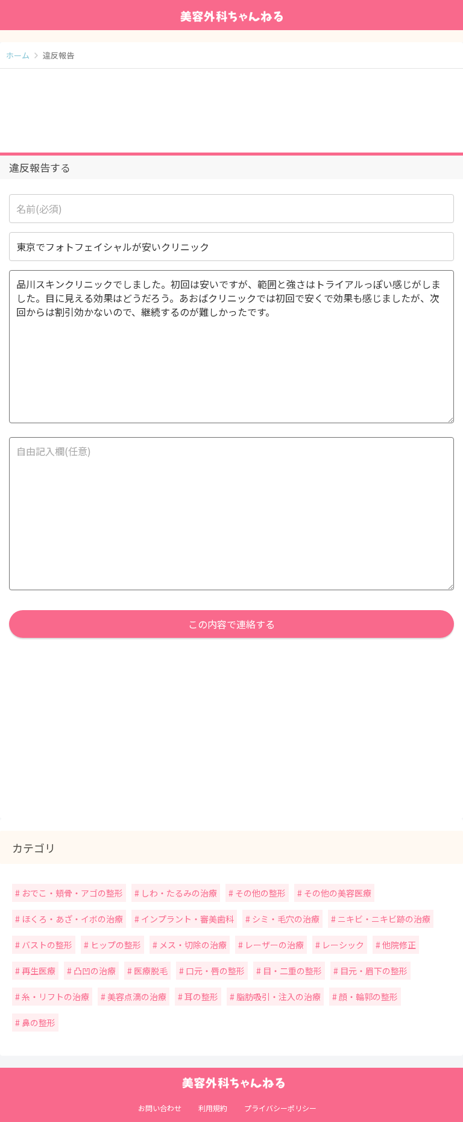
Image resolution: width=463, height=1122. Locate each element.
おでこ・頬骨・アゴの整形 (71, 893)
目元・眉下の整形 (373, 971)
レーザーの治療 (273, 945)
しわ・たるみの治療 (178, 893)
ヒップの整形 (115, 945)
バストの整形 (46, 945)
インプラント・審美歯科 (186, 919)
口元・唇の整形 (214, 971)
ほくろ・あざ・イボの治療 (71, 919)
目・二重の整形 (291, 971)
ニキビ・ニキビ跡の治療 (383, 919)
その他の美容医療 (336, 893)
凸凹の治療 (94, 971)
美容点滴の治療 (136, 997)
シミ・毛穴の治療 (285, 919)
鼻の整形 (37, 1022)
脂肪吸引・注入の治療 (278, 997)
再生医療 (37, 971)
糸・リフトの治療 (54, 997)
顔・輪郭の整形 (367, 997)
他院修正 (398, 945)
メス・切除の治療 (192, 945)
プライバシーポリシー (280, 1108)
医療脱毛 (150, 971)
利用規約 (212, 1108)
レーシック (342, 945)
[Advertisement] (231, 110)
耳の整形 (200, 997)
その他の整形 (259, 893)
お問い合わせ (159, 1108)
